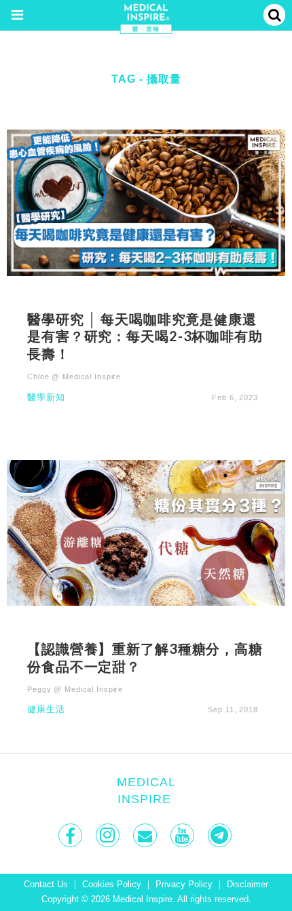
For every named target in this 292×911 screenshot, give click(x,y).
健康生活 (46, 709)
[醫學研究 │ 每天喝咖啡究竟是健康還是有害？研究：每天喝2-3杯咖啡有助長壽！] (146, 202)
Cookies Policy (111, 884)
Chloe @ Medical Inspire (74, 376)
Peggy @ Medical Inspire (75, 689)
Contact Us (46, 884)
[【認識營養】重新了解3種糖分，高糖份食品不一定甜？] (146, 532)
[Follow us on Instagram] (109, 835)
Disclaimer (247, 884)
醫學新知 (46, 397)
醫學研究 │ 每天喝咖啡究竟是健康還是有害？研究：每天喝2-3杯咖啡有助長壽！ (145, 336)
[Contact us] (146, 835)
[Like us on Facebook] (71, 835)
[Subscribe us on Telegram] (221, 835)
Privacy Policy (184, 884)
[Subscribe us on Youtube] (183, 835)
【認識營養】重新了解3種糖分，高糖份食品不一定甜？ (145, 657)
